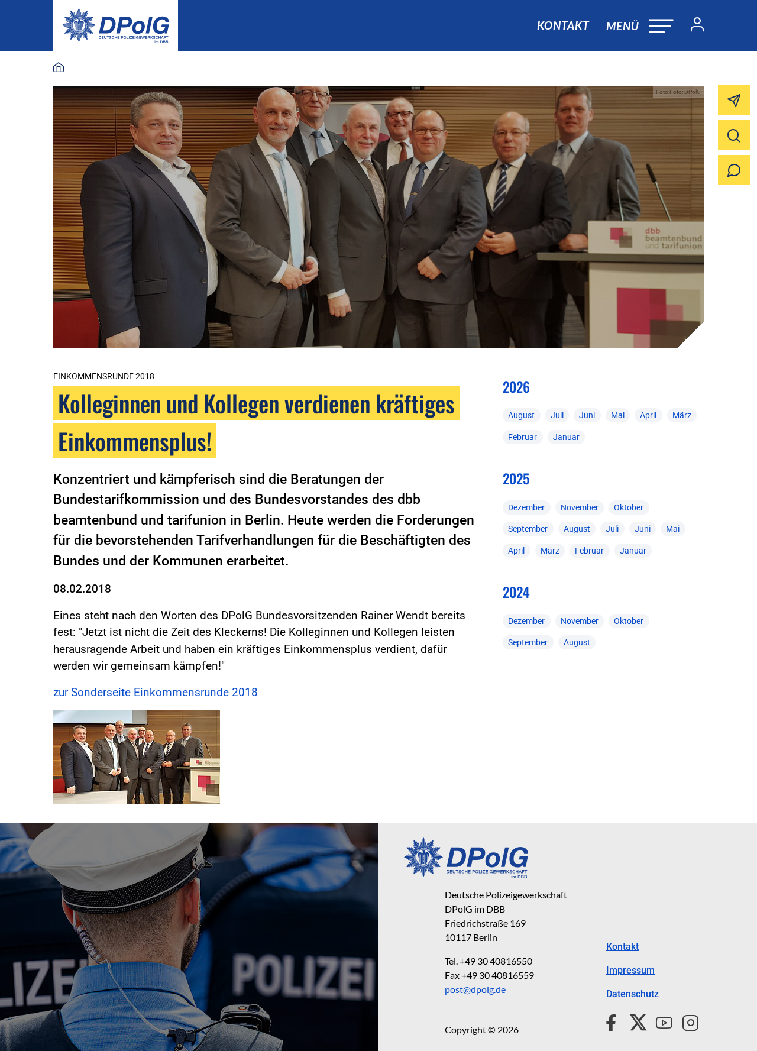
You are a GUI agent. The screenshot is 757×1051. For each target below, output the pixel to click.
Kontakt (563, 25)
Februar (522, 437)
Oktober (628, 507)
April (648, 415)
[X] (633, 1021)
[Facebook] (613, 1021)
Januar (566, 437)
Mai (618, 415)
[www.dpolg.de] (58, 68)
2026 (516, 387)
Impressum (630, 970)
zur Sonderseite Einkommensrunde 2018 (155, 692)
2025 (516, 478)
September (528, 528)
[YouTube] (659, 1021)
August (521, 415)
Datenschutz (632, 994)
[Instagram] (685, 1021)
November (580, 507)
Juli (557, 415)
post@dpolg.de (475, 989)
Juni (587, 415)
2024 (516, 592)
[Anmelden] (692, 26)
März (681, 415)
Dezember (526, 507)
